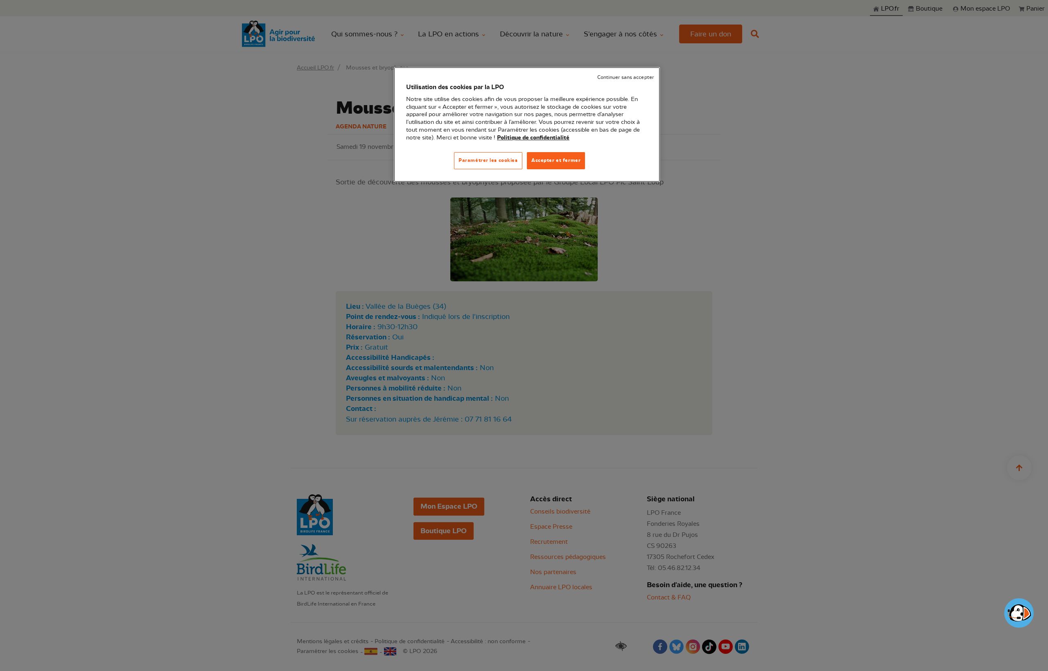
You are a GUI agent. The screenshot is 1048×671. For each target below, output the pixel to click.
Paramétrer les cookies (488, 160)
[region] (527, 124)
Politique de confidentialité (533, 138)
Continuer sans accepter (625, 77)
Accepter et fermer (555, 160)
